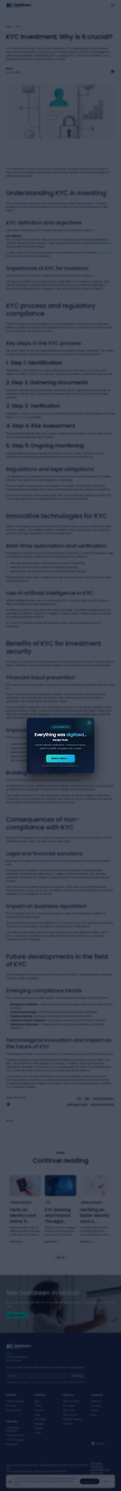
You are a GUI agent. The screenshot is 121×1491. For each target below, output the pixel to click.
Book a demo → (60, 758)
